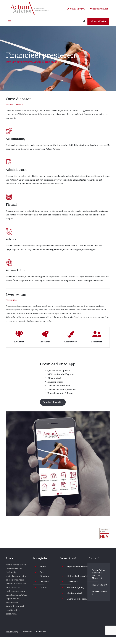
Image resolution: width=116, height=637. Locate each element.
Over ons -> (11, 300)
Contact (44, 587)
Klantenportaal (74, 593)
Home (43, 566)
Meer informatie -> (14, 105)
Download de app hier (53, 402)
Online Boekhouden (77, 598)
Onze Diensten (44, 574)
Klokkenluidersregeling (79, 576)
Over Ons (44, 581)
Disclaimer (72, 581)
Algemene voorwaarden (79, 566)
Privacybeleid (27, 632)
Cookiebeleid (41, 632)
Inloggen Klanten (98, 21)
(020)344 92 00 (99, 584)
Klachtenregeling (75, 587)
